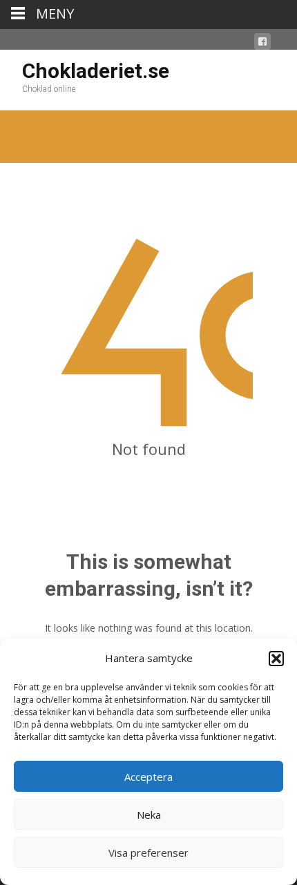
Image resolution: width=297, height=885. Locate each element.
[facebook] (262, 43)
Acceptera (148, 777)
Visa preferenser (148, 852)
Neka (149, 814)
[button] (276, 658)
